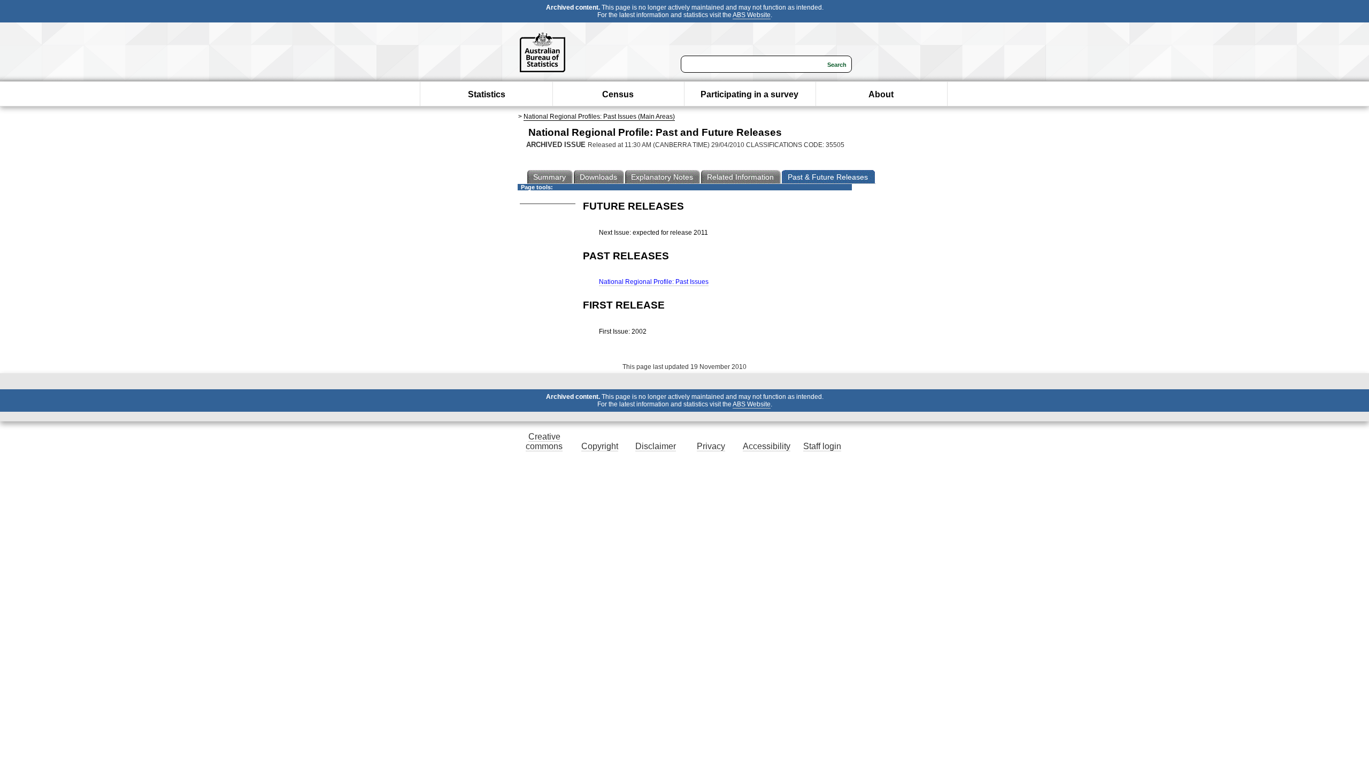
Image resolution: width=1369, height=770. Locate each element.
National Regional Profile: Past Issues (654, 282)
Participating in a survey (749, 94)
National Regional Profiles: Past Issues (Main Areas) (599, 116)
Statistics (486, 94)
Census (618, 94)
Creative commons (544, 441)
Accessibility (766, 446)
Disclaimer (655, 446)
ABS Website (752, 15)
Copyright (599, 446)
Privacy (711, 446)
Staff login (822, 446)
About (881, 94)
